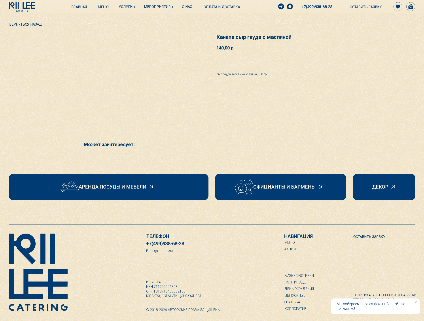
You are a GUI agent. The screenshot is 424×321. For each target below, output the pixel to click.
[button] (361, 7)
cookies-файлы (372, 304)
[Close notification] (416, 302)
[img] (22, 7)
